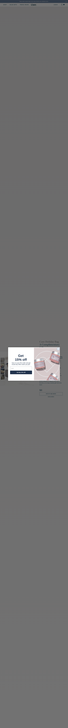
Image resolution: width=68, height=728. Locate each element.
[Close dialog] (58, 349)
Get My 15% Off (21, 372)
